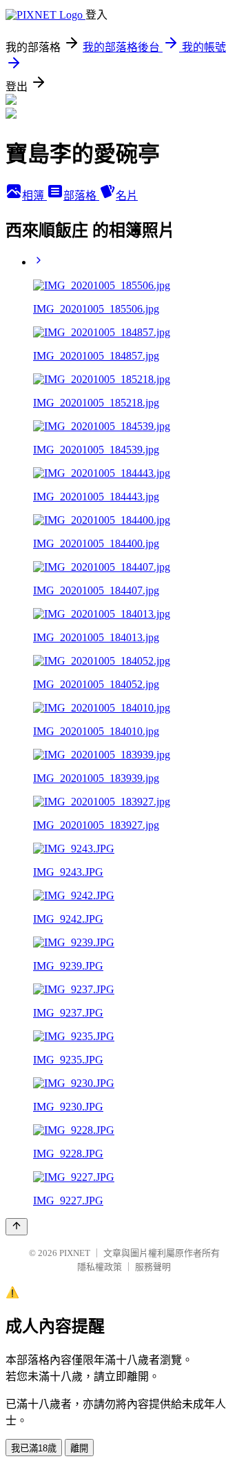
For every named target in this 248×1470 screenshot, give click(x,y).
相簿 (34, 196)
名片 (127, 196)
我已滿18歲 (33, 1448)
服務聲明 (153, 1267)
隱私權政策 (99, 1267)
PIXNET (74, 1253)
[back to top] (17, 1226)
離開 (79, 1448)
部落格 (81, 196)
